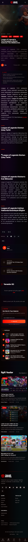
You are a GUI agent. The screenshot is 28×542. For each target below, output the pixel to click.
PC (21, 36)
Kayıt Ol (17, 502)
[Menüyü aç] (2, 2)
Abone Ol (14, 321)
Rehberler (3, 504)
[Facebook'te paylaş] (11, 236)
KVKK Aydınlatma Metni (15, 522)
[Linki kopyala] (18, 236)
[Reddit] (24, 487)
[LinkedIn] (20, 487)
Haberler (8, 33)
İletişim (2, 515)
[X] (2, 487)
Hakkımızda (4, 513)
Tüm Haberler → (23, 373)
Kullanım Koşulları (13, 524)
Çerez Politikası (4, 524)
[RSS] (2, 491)
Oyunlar (16, 36)
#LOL (3, 240)
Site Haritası (12, 534)
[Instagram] (6, 487)
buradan (24, 117)
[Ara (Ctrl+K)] (25, 2)
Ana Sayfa (3, 33)
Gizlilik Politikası (4, 522)
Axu (8, 248)
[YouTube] (9, 487)
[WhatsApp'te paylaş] (14, 236)
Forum (16, 498)
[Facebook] (16, 487)
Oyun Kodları (4, 506)
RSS (17, 534)
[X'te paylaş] (7, 236)
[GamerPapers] (14, 2)
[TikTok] (13, 487)
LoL (10, 36)
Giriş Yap (17, 500)
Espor (2, 502)
